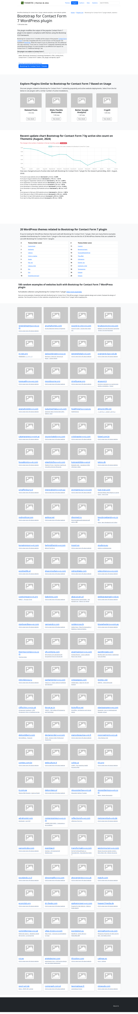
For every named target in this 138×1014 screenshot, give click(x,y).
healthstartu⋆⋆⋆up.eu (81, 408)
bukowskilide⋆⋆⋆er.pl (80, 462)
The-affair (81, 256)
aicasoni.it (102, 381)
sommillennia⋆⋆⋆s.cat (28, 931)
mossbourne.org (52, 381)
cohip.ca (75, 762)
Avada (30, 259)
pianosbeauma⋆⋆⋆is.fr (81, 735)
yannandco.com (52, 624)
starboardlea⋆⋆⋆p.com (29, 624)
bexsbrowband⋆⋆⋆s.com (108, 518)
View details (30, 119)
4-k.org (101, 762)
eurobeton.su (77, 931)
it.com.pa (23, 790)
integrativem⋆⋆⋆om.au (55, 489)
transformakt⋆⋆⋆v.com (81, 848)
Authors (81, 3)
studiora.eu (103, 545)
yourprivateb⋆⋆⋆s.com (55, 436)
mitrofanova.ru (25, 679)
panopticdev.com (26, 848)
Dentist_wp (81, 263)
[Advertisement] (96, 28)
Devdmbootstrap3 (33, 276)
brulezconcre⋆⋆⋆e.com (108, 325)
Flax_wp (30, 263)
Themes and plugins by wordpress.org (30, 63)
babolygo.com (51, 596)
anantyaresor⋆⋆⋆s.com (81, 651)
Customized (31, 246)
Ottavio (80, 276)
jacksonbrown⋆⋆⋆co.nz (55, 353)
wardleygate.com (105, 651)
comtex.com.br (25, 762)
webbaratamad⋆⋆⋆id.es (108, 596)
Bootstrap (27, 42)
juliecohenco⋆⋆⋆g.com (108, 571)
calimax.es (102, 958)
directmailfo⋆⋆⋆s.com (54, 877)
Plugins (74, 3)
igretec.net (103, 679)
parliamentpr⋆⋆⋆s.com (55, 679)
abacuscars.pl (77, 596)
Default (80, 272)
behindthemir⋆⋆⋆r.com (55, 545)
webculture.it (51, 762)
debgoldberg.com (27, 735)
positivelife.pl (25, 571)
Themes (67, 3)
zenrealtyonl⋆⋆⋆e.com (107, 931)
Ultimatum (81, 259)
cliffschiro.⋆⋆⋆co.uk (27, 707)
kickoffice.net (77, 707)
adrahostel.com (26, 818)
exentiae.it (49, 848)
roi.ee (21, 958)
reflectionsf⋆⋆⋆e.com (80, 818)
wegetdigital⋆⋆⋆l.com (81, 353)
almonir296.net (104, 408)
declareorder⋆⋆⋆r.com (55, 735)
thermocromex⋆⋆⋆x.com (29, 652)
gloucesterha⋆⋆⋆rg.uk (81, 790)
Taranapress (81, 269)
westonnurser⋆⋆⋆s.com (108, 848)
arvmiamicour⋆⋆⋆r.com (81, 489)
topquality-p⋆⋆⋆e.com (28, 381)
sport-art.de (24, 986)
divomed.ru (76, 517)
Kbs (29, 269)
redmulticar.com (26, 517)
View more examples (74, 292)
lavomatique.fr (77, 986)
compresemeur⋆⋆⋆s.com (55, 819)
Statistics (95, 3)
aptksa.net (49, 517)
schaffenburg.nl (26, 489)
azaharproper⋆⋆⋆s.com (81, 903)
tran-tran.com (104, 489)
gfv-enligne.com (52, 651)
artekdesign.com (52, 958)
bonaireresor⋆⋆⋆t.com (29, 545)
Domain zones (115, 1003)
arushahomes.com (53, 325)
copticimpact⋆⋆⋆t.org (28, 596)
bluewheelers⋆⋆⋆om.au (108, 624)
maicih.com (103, 877)
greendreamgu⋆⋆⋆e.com (29, 326)
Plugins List (79, 12)
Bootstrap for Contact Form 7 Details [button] (33, 66)
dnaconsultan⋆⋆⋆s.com (55, 571)
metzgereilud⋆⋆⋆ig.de (107, 818)
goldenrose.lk (77, 624)
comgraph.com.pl (53, 986)
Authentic (31, 249)
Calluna (30, 253)
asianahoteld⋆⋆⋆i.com (28, 408)
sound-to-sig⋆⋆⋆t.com (81, 325)
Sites (88, 3)
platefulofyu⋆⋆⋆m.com (55, 462)
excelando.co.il (25, 877)
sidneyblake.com (78, 571)
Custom (80, 246)
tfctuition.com (77, 958)
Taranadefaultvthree (84, 253)
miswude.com (104, 986)
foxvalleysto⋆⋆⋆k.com (28, 462)
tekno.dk (102, 462)
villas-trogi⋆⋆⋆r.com (53, 931)
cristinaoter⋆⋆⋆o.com (80, 436)
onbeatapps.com (79, 679)
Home (73, 12)
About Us (116, 1006)
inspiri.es (75, 545)
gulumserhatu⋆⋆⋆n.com (56, 408)
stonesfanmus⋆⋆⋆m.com (108, 791)
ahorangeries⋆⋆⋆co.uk (81, 877)
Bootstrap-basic (82, 249)
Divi (29, 272)
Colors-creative (32, 256)
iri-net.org (23, 353)
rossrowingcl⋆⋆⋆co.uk (107, 735)
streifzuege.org (78, 381)
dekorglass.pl (51, 790)
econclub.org (25, 903)
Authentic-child (82, 266)
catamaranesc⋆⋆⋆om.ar (29, 436)
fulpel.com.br (104, 436)
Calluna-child (32, 266)
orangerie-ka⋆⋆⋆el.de (107, 353)
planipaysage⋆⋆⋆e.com (108, 707)
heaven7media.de (106, 903)
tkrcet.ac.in (50, 707)
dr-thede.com (51, 903)
